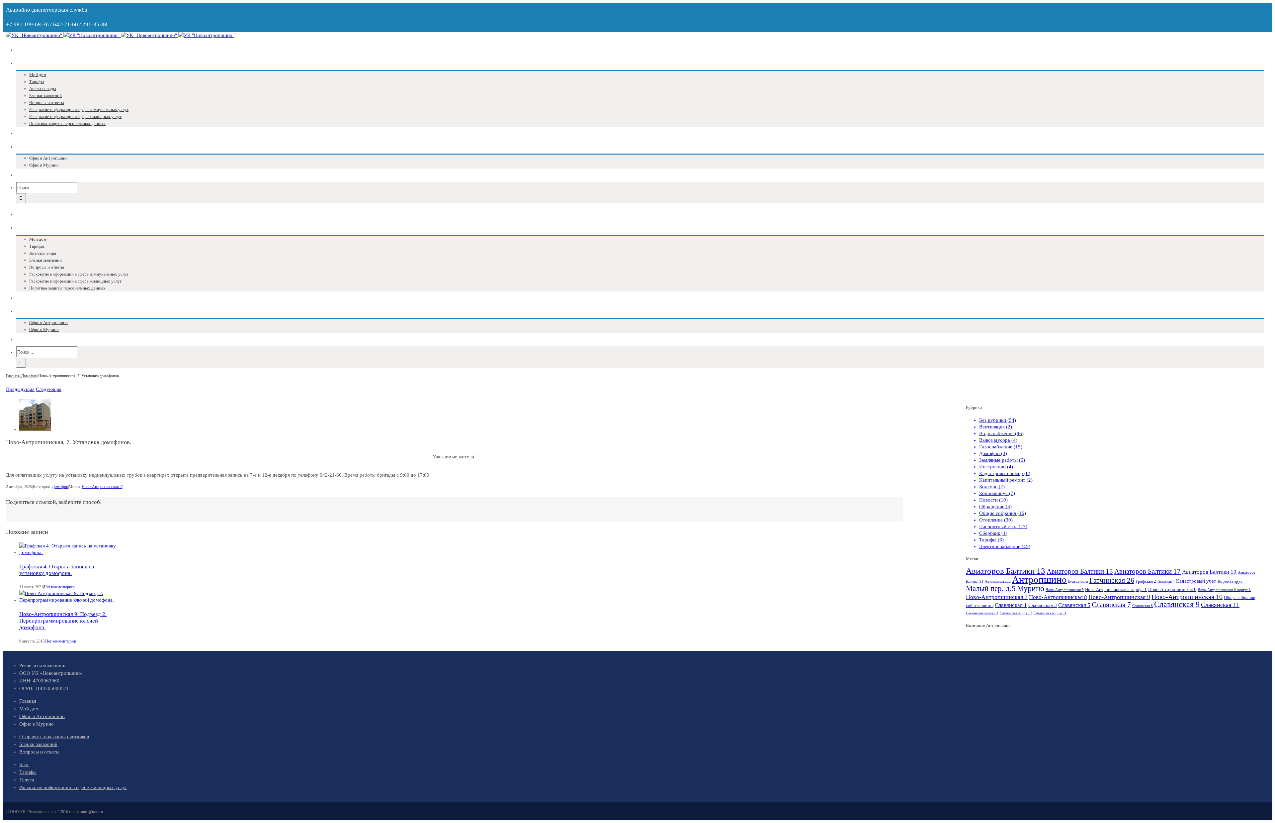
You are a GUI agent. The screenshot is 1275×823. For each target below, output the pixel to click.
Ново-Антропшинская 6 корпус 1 (1224, 590)
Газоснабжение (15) (1000, 446)
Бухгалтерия (1078, 581)
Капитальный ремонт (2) (1006, 480)
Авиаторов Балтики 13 (1005, 570)
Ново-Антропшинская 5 (1065, 590)
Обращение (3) (995, 506)
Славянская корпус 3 (1050, 613)
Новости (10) (993, 500)
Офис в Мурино (36, 724)
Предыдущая (20, 389)
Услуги (26, 779)
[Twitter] (19, 518)
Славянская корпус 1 (982, 613)
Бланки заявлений (38, 744)
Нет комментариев (59, 587)
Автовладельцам (998, 581)
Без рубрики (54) (997, 420)
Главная (27, 701)
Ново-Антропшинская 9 (1119, 597)
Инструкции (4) (996, 466)
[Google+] (24, 518)
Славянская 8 (1142, 606)
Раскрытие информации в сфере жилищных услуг (73, 787)
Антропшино (1039, 579)
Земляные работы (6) (1002, 460)
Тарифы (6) (991, 539)
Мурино (1030, 588)
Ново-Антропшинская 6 (1172, 589)
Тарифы (28, 772)
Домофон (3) (993, 453)
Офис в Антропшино (42, 716)
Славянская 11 (1220, 604)
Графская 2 (1146, 581)
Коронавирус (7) (997, 493)
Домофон (60, 486)
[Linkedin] (30, 518)
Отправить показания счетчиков (54, 736)
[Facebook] (14, 518)
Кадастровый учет (1196, 581)
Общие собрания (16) (1002, 513)
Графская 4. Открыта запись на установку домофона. (56, 569)
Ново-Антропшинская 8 (1058, 597)
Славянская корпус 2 (1016, 613)
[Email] (35, 518)
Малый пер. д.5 (991, 588)
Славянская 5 (1074, 605)
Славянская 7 (1111, 604)
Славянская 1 (1011, 605)
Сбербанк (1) (993, 533)
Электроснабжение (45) (1004, 546)
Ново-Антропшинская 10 (1187, 596)
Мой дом (29, 708)
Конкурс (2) (992, 486)
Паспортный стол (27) (1003, 526)
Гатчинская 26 (1111, 580)
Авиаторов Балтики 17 (1147, 571)
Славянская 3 (1042, 605)
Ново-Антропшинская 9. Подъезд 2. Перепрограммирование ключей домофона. (63, 621)
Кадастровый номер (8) (1004, 473)
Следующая (48, 389)
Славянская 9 (1177, 604)
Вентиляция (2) (995, 426)
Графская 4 (1166, 581)
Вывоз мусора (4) (998, 440)
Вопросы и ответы (39, 752)
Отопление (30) (996, 520)
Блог (24, 764)
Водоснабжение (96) (1001, 433)
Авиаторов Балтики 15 (1080, 571)
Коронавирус (1230, 581)
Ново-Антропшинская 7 (102, 486)
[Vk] (8, 518)
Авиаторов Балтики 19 (1209, 572)
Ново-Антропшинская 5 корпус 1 (1116, 589)
